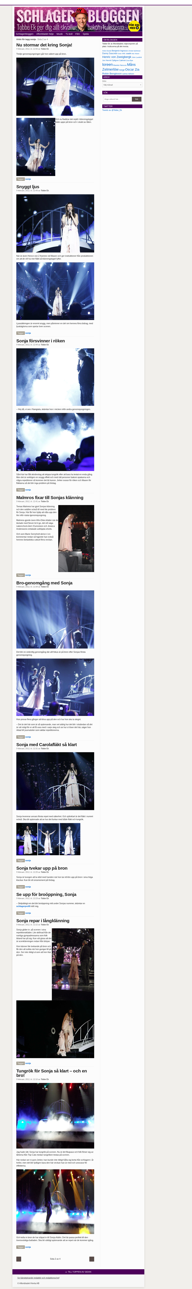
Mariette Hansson (120, 65)
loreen (107, 64)
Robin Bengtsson (112, 73)
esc (133, 53)
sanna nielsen (128, 74)
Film (77, 34)
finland (137, 53)
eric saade (126, 53)
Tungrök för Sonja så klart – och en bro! (51, 1073)
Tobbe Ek (45, 49)
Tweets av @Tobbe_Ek (112, 110)
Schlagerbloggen (24, 34)
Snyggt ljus (27, 186)
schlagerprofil (23, 906)
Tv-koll (69, 34)
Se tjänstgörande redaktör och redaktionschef (38, 1278)
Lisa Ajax (129, 60)
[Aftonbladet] (24, 2)
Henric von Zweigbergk (116, 57)
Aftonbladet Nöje (45, 34)
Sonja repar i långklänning (42, 920)
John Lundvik (137, 57)
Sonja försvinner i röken (40, 340)
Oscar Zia (132, 69)
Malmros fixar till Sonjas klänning (49, 497)
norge (122, 70)
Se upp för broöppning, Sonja (46, 894)
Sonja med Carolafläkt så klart (46, 744)
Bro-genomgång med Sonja (44, 582)
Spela (86, 34)
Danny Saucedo (109, 53)
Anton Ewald (106, 51)
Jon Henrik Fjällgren (110, 60)
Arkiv (104, 81)
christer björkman (134, 51)
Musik (60, 34)
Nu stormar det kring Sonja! (44, 44)
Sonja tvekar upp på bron (42, 868)
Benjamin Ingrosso (120, 51)
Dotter (120, 53)
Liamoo (122, 60)
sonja (28, 179)
